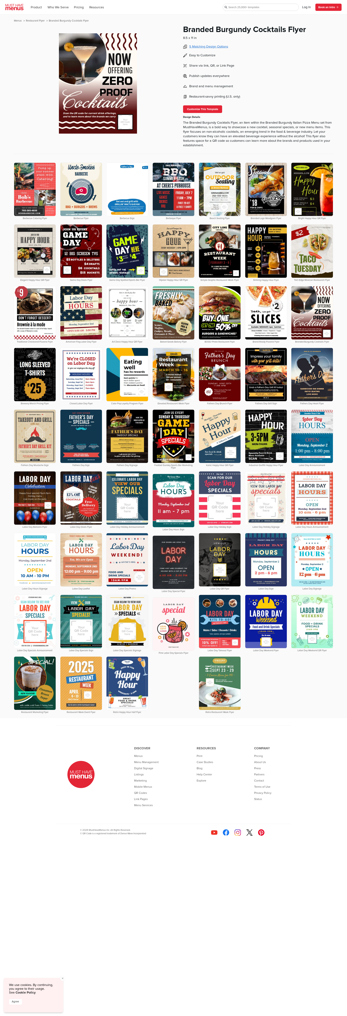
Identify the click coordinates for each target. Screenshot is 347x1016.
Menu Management (146, 762)
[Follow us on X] (249, 832)
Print (199, 756)
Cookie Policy (26, 992)
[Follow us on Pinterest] (261, 832)
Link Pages (141, 799)
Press (257, 768)
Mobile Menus (143, 786)
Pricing (79, 7)
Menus (18, 20)
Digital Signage (143, 768)
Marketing (140, 780)
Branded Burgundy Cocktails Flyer (69, 20)
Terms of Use (262, 786)
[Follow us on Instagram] (238, 832)
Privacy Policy (262, 793)
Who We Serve (58, 7)
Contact (259, 780)
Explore (201, 780)
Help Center (204, 774)
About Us (260, 762)
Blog (199, 768)
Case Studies (205, 762)
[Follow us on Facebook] (226, 832)
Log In (306, 7)
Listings (139, 774)
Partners (259, 774)
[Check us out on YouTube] (214, 832)
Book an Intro (326, 7)
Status (258, 799)
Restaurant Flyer (35, 20)
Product (36, 7)
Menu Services (143, 805)
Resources (96, 7)
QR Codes (140, 793)
